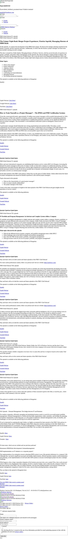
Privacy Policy (29, 503)
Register (2, 484)
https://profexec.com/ (50, 262)
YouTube (2, 152)
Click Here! (12, 100)
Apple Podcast (4, 146)
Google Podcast (4, 149)
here (6, 473)
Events (5, 20)
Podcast (6, 22)
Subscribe (3, 536)
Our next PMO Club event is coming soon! (12, 482)
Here (6, 433)
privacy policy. (19, 531)
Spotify (2, 143)
